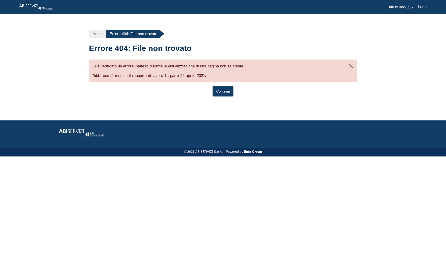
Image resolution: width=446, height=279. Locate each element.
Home (97, 34)
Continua (223, 91)
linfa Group (253, 151)
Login (422, 7)
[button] (401, 7)
